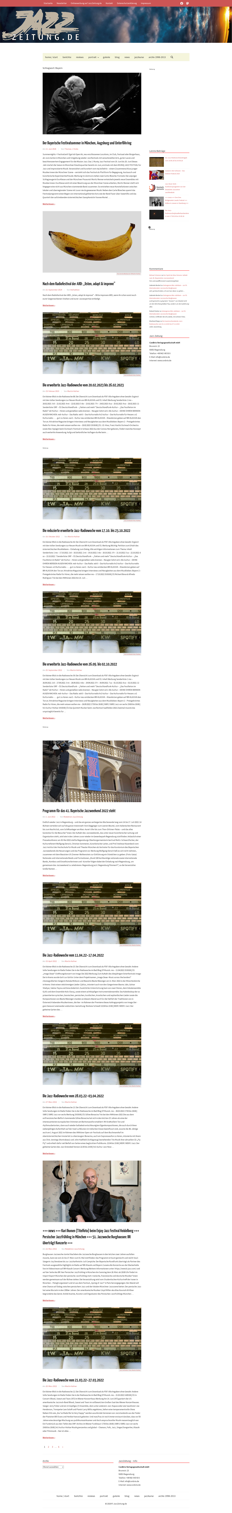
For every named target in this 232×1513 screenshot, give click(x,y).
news (127, 57)
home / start (51, 57)
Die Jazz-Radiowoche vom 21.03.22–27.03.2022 (73, 1380)
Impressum (146, 3)
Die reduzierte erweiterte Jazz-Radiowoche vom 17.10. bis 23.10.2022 (86, 531)
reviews (79, 57)
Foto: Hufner (136, 375)
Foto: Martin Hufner (134, 945)
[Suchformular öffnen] (172, 57)
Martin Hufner (73, 391)
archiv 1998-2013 (157, 57)
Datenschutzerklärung (127, 3)
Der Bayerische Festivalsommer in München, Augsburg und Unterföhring (87, 143)
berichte (67, 57)
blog (117, 57)
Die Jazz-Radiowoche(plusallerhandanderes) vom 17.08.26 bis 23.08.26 (177, 213)
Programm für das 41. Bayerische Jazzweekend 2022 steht (79, 811)
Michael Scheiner (155, 275)
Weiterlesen (48, 204)
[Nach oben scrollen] (228, 1509)
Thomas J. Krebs (71, 149)
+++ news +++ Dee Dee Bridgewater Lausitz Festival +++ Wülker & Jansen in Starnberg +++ (176, 200)
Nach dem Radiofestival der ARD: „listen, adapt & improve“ (79, 284)
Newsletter (62, 3)
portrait (92, 57)
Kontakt (109, 3)
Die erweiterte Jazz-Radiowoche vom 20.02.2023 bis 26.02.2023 (83, 385)
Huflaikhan (75, 290)
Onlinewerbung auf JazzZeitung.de (86, 3)
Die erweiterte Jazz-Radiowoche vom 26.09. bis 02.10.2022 (80, 664)
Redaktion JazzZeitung (73, 817)
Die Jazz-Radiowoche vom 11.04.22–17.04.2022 (73, 955)
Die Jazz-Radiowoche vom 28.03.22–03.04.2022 (73, 1096)
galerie (106, 57)
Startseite (48, 3)
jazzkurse (139, 57)
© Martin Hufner (135, 274)
